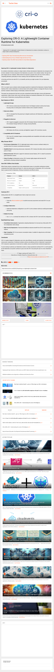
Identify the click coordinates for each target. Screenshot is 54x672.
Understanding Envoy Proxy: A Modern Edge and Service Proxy (16, 57)
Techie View (13, 3)
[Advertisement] (27, 342)
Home (27, 320)
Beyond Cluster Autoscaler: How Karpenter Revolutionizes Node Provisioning (26, 540)
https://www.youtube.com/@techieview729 (38, 257)
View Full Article (17, 454)
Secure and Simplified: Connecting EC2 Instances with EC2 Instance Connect (26, 450)
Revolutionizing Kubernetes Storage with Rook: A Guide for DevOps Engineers (39, 298)
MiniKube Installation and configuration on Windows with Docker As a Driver (26, 486)
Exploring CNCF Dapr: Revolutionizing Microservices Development (17, 55)
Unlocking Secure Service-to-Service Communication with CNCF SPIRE (13, 284)
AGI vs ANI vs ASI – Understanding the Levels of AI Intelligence (27, 402)
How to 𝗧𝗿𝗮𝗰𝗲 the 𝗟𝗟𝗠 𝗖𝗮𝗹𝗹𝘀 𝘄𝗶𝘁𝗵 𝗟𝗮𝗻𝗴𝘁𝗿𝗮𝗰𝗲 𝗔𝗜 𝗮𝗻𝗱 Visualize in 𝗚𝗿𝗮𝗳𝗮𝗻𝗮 (30, 390)
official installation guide (17, 200)
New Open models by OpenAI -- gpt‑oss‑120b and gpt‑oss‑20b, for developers (30, 384)
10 (5, 608)
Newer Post (5, 320)
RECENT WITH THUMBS (9, 380)
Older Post (48, 320)
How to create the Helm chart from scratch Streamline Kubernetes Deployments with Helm (26, 314)
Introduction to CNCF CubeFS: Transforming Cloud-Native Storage (13, 298)
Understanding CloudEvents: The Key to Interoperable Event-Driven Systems (26, 522)
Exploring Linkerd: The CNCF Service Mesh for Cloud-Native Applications (19, 59)
